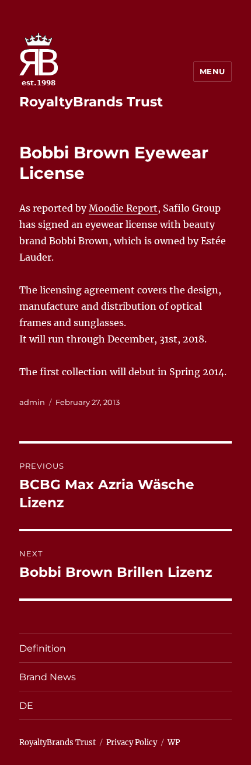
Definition (42, 648)
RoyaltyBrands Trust (91, 102)
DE (26, 705)
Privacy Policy (131, 742)
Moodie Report (123, 208)
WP (174, 742)
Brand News (47, 677)
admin (32, 402)
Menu (212, 71)
